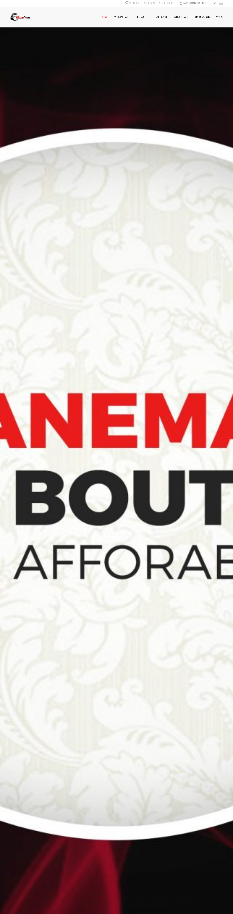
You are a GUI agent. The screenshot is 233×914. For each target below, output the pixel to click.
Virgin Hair (121, 17)
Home (104, 17)
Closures (141, 17)
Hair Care (161, 17)
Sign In (151, 3)
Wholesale (181, 17)
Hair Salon (202, 17)
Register (168, 3)
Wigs (219, 17)
